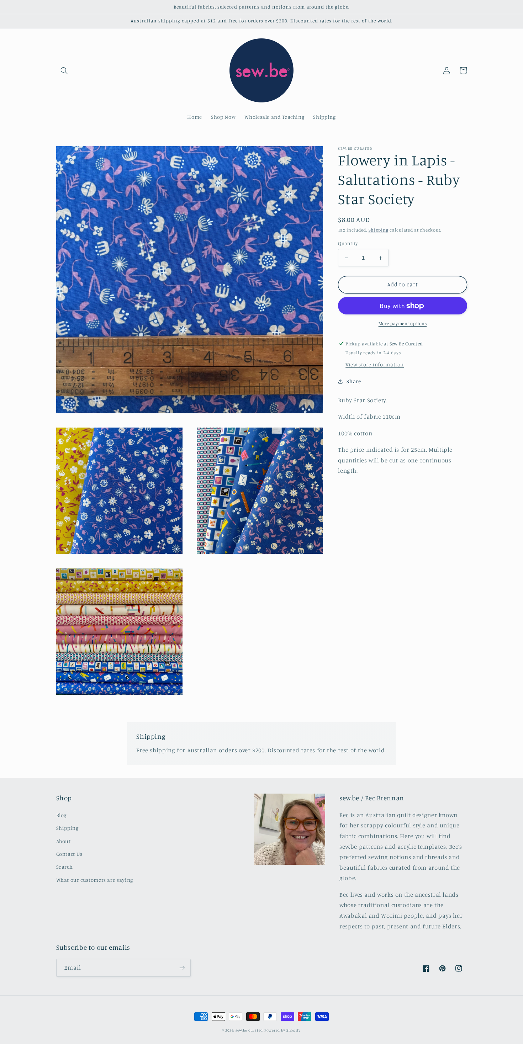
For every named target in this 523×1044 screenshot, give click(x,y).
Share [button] (354, 381)
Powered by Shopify (282, 1030)
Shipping (379, 230)
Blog (61, 815)
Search (64, 867)
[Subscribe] (182, 967)
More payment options (403, 323)
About (63, 841)
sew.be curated (249, 1030)
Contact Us (69, 854)
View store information (374, 364)
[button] (64, 70)
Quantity (348, 243)
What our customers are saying (94, 880)
